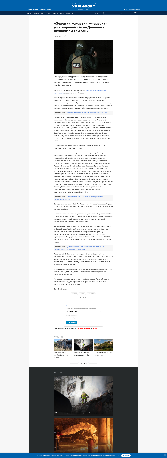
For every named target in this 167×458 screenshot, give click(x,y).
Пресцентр (43, 9)
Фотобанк (35, 9)
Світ (42, 13)
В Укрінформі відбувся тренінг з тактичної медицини (87, 113)
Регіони (48, 13)
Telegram (80, 328)
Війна (29, 13)
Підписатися (72, 322)
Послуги (29, 9)
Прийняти (126, 455)
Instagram (87, 328)
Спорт (62, 13)
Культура (55, 13)
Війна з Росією (91, 293)
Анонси (49, 9)
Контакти (97, 13)
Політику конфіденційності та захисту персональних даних (102, 455)
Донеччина (74, 293)
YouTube (95, 328)
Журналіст (82, 293)
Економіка (36, 13)
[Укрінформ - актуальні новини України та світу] (83, 6)
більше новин (83, 363)
